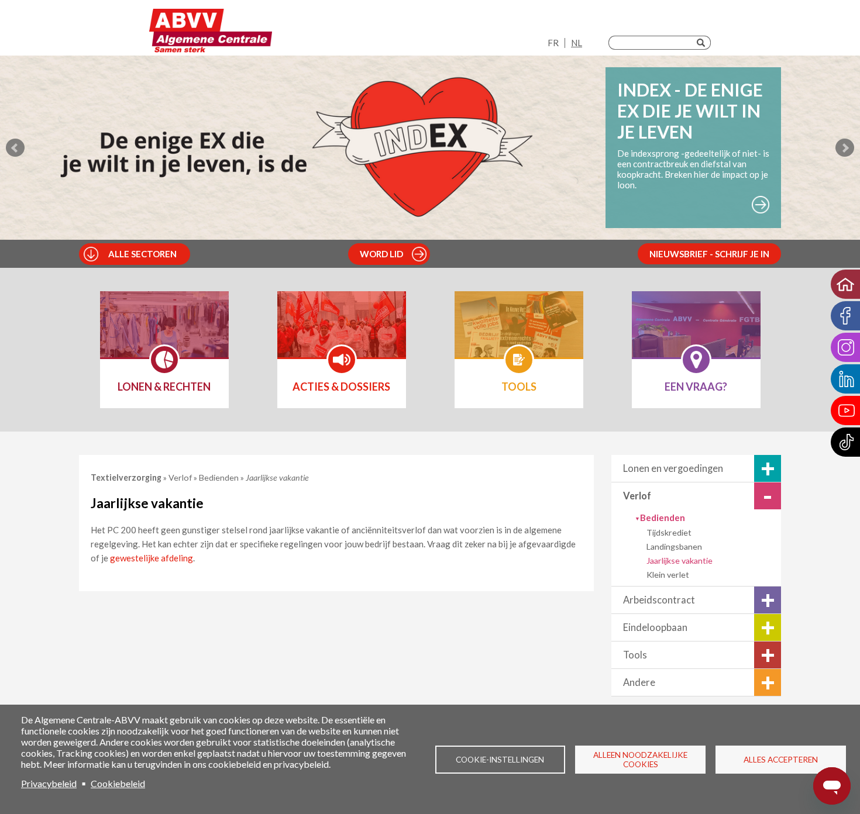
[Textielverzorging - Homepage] (210, 31)
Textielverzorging (127, 477)
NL (576, 42)
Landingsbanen (674, 546)
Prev (15, 148)
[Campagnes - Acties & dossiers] (341, 332)
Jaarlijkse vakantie (679, 560)
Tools (635, 655)
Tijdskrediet (669, 532)
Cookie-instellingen (500, 759)
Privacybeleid (49, 783)
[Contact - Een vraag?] (696, 332)
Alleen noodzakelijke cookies (640, 759)
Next (844, 148)
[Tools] (519, 332)
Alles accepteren (781, 759)
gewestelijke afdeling (151, 558)
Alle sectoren (142, 254)
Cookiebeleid (118, 783)
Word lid (381, 254)
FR (553, 42)
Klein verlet (667, 575)
